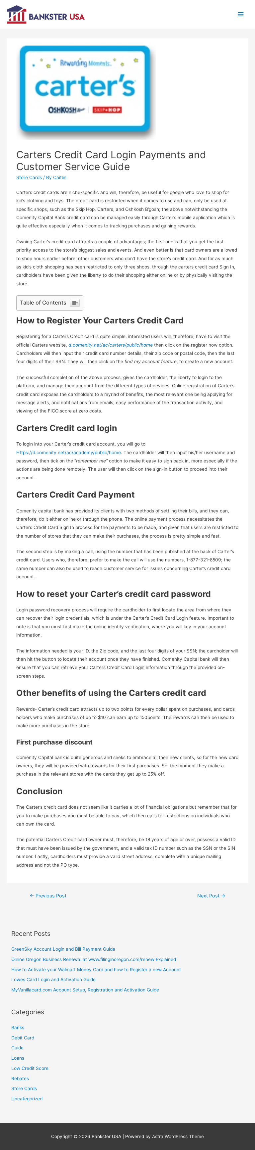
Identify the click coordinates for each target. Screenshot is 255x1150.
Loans (17, 1058)
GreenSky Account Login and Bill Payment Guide (63, 949)
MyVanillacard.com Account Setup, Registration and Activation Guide (85, 989)
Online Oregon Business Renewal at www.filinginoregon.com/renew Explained (93, 959)
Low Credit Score (29, 1068)
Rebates (20, 1078)
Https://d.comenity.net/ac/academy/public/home (68, 452)
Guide (17, 1047)
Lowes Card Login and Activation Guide (53, 979)
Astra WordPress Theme (178, 1136)
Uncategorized (26, 1098)
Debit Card (22, 1037)
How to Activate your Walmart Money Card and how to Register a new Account (96, 969)
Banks (17, 1027)
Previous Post (48, 896)
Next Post (211, 896)
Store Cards (29, 177)
